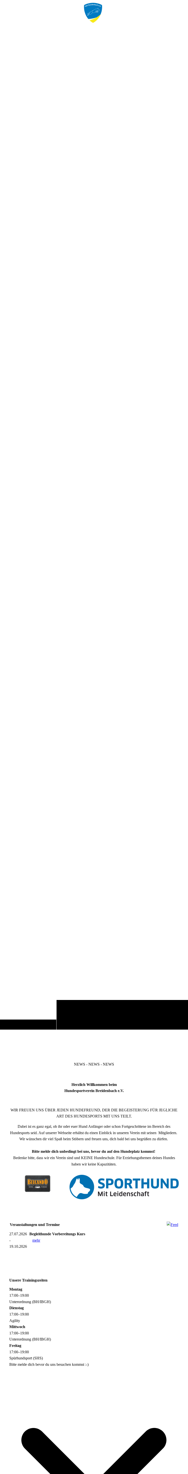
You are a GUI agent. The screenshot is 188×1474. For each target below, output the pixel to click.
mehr (36, 1240)
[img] (94, 528)
